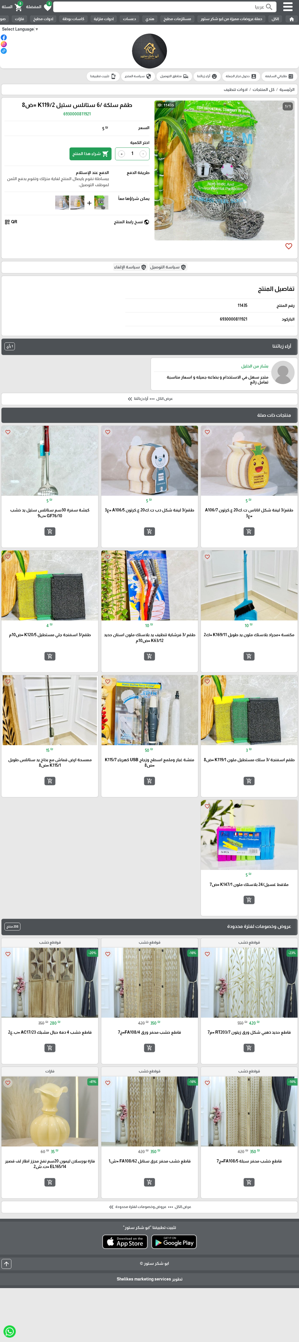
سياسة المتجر (138, 76)
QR (10, 222)
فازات (19, 19)
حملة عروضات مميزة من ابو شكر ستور (231, 19)
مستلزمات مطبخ (177, 19)
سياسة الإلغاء (130, 267)
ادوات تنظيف (236, 89)
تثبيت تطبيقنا (103, 76)
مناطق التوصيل (174, 76)
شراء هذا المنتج (90, 153)
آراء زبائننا (207, 76)
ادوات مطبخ (43, 19)
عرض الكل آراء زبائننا (149, 398)
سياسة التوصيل (168, 267)
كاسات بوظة (73, 19)
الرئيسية (287, 89)
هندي (149, 19)
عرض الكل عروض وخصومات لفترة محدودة (149, 1207)
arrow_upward (6, 1263)
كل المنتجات (263, 89)
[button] (38, 7)
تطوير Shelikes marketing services (149, 1279)
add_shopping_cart (249, 531)
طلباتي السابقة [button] (279, 76)
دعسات (129, 19)
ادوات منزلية (104, 19)
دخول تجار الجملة (241, 76)
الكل (275, 19)
